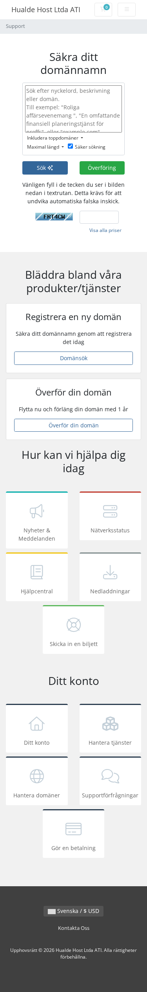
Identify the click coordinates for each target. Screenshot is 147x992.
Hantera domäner (36, 795)
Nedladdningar (110, 591)
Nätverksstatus (110, 530)
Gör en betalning (73, 848)
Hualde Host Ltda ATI (45, 9)
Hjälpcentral (37, 591)
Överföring (102, 167)
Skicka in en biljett (74, 644)
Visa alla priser (105, 230)
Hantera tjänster (110, 742)
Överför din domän (74, 425)
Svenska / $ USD (77, 911)
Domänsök (73, 358)
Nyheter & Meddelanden (36, 534)
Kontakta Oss (73, 928)
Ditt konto (36, 742)
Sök (42, 167)
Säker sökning (90, 147)
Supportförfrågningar (110, 795)
